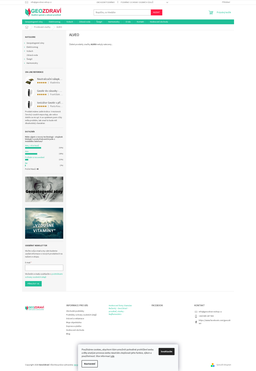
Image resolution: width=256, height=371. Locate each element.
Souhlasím (166, 351)
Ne (26, 163)
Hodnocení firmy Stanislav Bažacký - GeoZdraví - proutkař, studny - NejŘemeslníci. (120, 310)
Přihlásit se (33, 283)
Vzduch (30, 51)
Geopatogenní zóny (35, 43)
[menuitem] (34, 21)
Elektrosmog (32, 47)
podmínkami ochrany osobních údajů (44, 276)
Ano (27, 151)
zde (112, 356)
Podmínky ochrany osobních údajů (137, 2)
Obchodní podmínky (106, 2)
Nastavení (89, 363)
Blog (68, 333)
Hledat (156, 12)
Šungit (29, 59)
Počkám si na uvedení (34, 157)
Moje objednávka (73, 322)
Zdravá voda (32, 55)
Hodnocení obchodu (75, 330)
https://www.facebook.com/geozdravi (215, 322)
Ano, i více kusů (32, 145)
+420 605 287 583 (206, 316)
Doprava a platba (73, 326)
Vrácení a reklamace (75, 318)
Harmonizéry (32, 63)
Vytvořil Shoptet (224, 364)
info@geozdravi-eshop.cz (210, 311)
